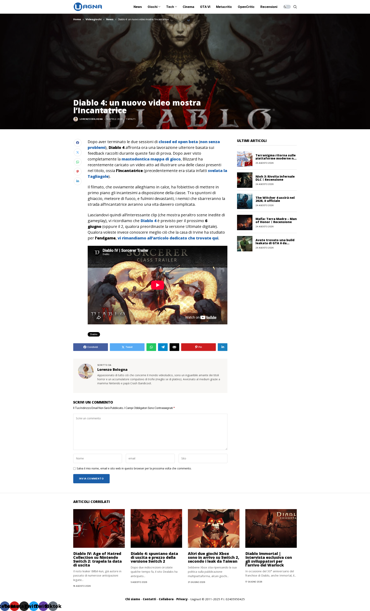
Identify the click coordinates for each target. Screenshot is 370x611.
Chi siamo (132, 599)
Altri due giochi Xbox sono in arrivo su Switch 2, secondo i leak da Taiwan (213, 557)
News (110, 19)
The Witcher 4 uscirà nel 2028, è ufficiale (275, 199)
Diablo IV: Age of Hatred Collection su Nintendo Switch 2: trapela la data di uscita (97, 559)
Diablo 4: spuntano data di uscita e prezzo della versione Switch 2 (154, 557)
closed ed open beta (178, 141)
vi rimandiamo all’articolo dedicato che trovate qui (168, 238)
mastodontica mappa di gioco (151, 159)
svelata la (217, 170)
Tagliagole (98, 176)
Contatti (149, 599)
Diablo (94, 334)
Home (77, 19)
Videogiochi (94, 19)
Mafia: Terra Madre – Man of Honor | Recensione (276, 220)
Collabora (166, 599)
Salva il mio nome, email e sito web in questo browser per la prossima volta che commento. (134, 468)
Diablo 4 (148, 220)
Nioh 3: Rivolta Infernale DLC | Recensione (275, 177)
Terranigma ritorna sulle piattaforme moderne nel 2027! (276, 158)
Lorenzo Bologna (91, 119)
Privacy (182, 599)
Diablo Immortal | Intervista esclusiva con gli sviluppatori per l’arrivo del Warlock (268, 559)
